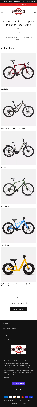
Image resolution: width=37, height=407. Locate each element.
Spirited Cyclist (9, 400)
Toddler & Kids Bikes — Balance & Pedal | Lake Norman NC (16, 285)
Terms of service (23, 403)
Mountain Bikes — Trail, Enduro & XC (13, 128)
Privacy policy (14, 403)
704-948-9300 (7, 339)
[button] (2, 12)
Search (5, 336)
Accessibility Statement (9, 328)
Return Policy (7, 332)
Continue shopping (18, 309)
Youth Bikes (5, 245)
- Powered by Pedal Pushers (20, 400)
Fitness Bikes (5, 206)
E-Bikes (3, 167)
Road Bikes (4, 89)
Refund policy (31, 400)
